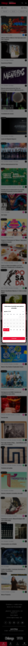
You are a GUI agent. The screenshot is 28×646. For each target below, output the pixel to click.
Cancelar (14, 338)
